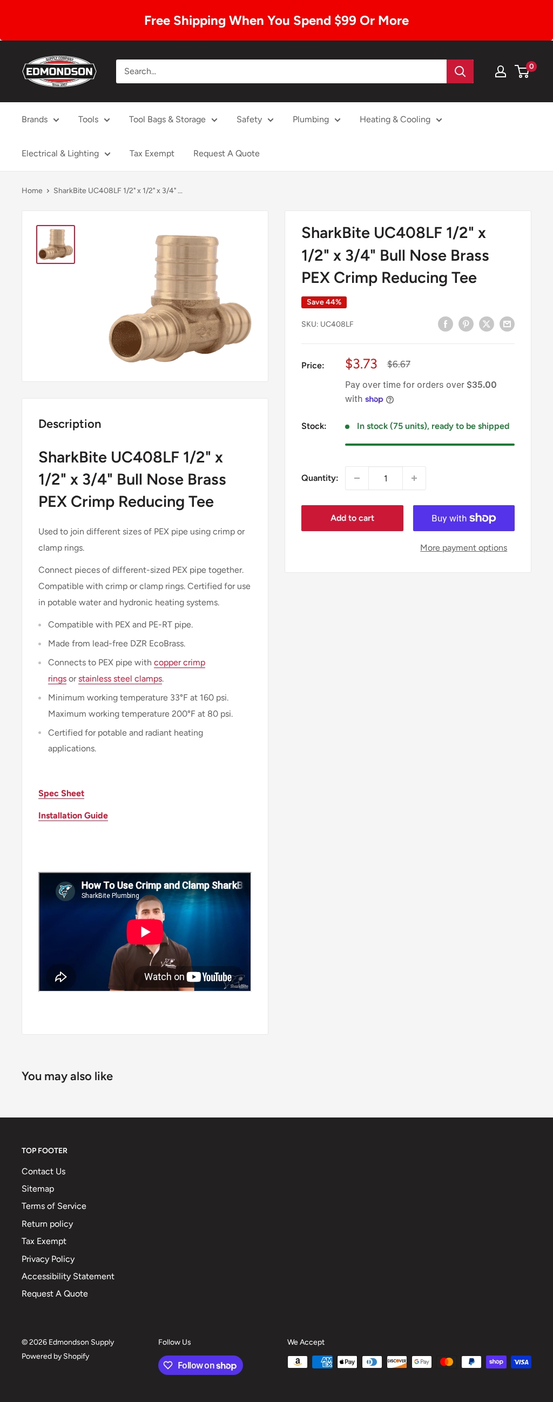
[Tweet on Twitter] (486, 323)
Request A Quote (226, 153)
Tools (88, 119)
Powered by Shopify (55, 1356)
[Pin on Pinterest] (466, 323)
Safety (249, 119)
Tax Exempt (152, 153)
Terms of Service (54, 1206)
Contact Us (43, 1171)
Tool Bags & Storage (167, 119)
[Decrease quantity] (357, 478)
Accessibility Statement (68, 1276)
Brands (35, 119)
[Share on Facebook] (445, 323)
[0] (522, 71)
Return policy (47, 1224)
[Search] (460, 71)
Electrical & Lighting (60, 153)
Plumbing (311, 119)
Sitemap (38, 1188)
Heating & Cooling (395, 119)
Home (32, 190)
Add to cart (352, 518)
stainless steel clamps (120, 678)
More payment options (463, 548)
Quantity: (320, 478)
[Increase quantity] (414, 478)
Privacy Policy (48, 1259)
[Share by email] (507, 323)
